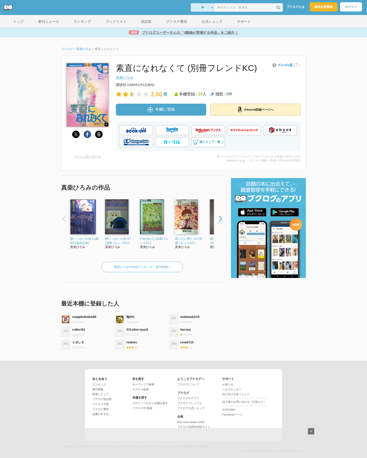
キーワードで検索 (143, 384)
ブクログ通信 (100, 409)
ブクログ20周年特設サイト (193, 426)
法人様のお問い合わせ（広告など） (244, 401)
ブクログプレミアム (189, 403)
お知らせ (227, 384)
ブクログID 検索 (142, 408)
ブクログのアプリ (188, 398)
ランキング (99, 384)
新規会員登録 (324, 6)
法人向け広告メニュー (236, 394)
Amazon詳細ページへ (259, 109)
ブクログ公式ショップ (191, 408)
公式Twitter (229, 409)
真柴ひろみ (124, 77)
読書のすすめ (100, 414)
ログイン (351, 6)
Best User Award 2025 (190, 422)
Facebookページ (232, 414)
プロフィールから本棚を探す (150, 403)
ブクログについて (188, 384)
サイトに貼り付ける (87, 156)
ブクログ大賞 (100, 404)
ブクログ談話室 (102, 399)
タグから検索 (140, 389)
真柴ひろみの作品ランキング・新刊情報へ (142, 267)
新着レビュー (100, 394)
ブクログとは (296, 6)
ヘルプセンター (231, 389)
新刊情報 (97, 389)
